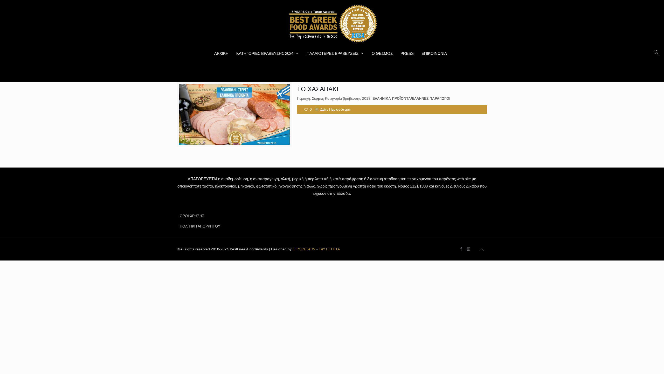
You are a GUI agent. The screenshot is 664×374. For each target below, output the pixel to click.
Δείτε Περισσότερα (335, 109)
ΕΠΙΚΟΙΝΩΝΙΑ (434, 53)
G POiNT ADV (304, 249)
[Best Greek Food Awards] (332, 23)
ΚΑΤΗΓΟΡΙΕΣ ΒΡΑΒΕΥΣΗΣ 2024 (264, 53)
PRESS (407, 53)
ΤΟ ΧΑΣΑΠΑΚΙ (317, 88)
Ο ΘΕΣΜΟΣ (382, 53)
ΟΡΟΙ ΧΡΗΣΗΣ (192, 216)
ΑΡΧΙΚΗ (221, 53)
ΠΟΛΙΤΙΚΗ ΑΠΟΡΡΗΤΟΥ (200, 226)
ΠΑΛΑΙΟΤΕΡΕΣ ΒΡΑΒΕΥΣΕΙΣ (332, 53)
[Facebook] (461, 249)
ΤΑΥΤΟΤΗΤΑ (329, 249)
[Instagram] (468, 249)
